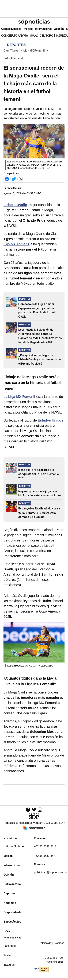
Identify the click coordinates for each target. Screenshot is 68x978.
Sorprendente (12, 912)
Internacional (43, 28)
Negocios (9, 902)
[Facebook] (6, 178)
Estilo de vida (12, 884)
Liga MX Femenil (33, 50)
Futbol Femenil (13, 58)
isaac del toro (41, 35)
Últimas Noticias (11, 28)
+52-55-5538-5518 (45, 846)
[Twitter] (13, 178)
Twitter (7, 955)
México (28, 28)
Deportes (9, 893)
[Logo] (34, 21)
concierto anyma (14, 35)
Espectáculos (12, 921)
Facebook (9, 945)
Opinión (59, 28)
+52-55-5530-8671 (45, 855)
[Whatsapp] (20, 178)
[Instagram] (40, 809)
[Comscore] (34, 827)
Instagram (9, 964)
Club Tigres (10, 50)
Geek (6, 931)
